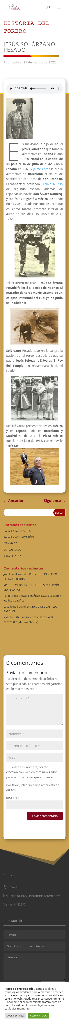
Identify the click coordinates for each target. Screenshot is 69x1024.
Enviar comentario (45, 816)
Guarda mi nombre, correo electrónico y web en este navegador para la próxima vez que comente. (31, 772)
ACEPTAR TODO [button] (38, 1015)
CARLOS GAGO (12, 549)
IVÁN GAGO (10, 543)
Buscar (59, 512)
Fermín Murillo (52, 184)
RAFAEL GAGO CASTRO (17, 531)
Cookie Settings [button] (15, 1015)
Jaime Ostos (41, 169)
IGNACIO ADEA (12, 556)
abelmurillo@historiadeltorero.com (35, 896)
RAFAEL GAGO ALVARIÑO (18, 537)
